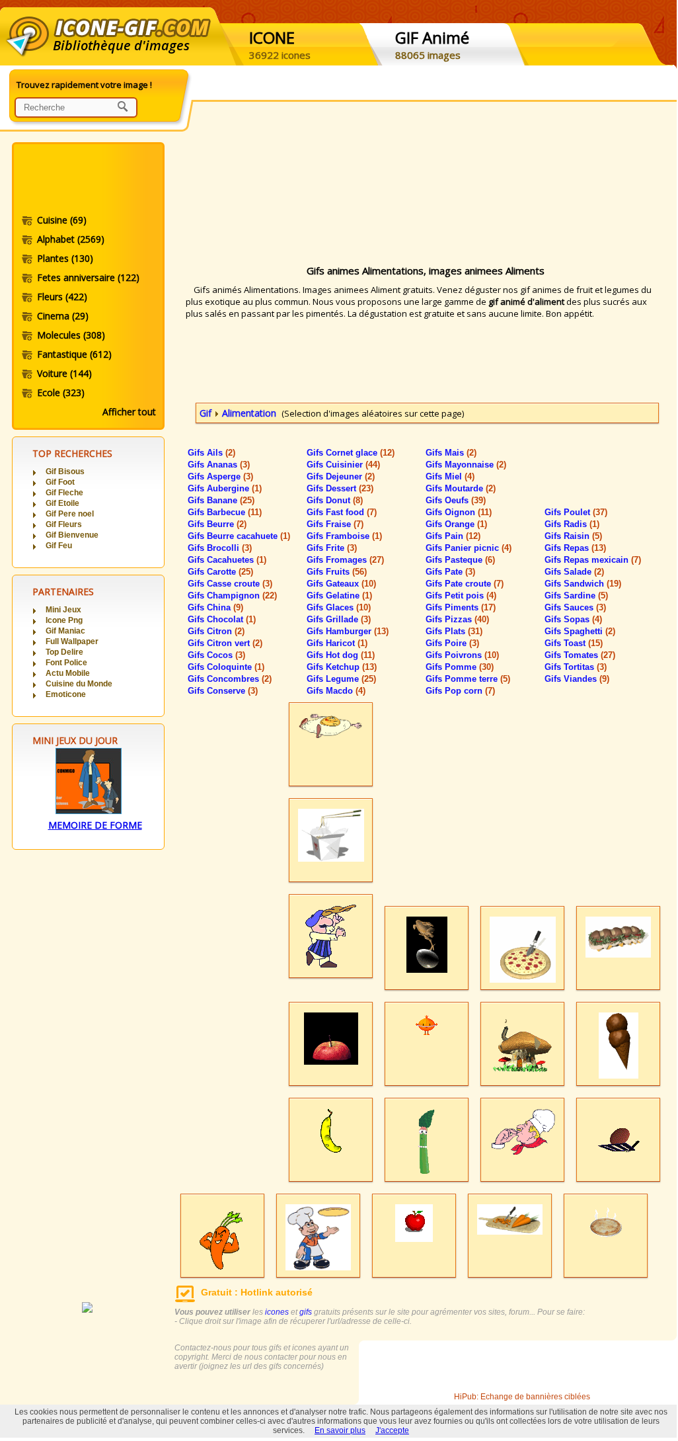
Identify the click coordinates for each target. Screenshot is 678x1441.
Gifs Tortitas (576, 667)
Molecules (71, 335)
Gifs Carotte (220, 572)
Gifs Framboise (344, 536)
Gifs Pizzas (457, 619)
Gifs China (215, 607)
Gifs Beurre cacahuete (239, 536)
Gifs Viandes (577, 679)
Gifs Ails (211, 453)
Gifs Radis (572, 524)
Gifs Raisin (573, 536)
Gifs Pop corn (460, 691)
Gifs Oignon (459, 512)
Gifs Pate (450, 572)
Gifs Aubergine (225, 488)
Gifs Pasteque (460, 560)
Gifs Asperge (220, 476)
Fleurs (62, 296)
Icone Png (64, 620)
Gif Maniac (65, 631)
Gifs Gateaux (341, 584)
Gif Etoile (62, 503)
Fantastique (74, 354)
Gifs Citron (216, 631)
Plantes (65, 258)
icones (277, 1312)
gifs (305, 1312)
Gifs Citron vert (225, 643)
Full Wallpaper (72, 641)
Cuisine (62, 220)
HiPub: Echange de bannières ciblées (522, 1396)
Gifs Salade (574, 572)
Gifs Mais (451, 453)
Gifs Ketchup (342, 667)
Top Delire (64, 652)
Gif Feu (59, 545)
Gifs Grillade (339, 619)
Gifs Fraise (335, 524)
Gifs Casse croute (230, 584)
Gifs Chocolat (222, 619)
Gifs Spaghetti (580, 631)
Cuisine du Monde (79, 683)
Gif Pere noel (70, 513)
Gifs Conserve (223, 691)
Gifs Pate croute (465, 584)
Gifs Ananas (219, 465)
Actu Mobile (68, 673)
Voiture (64, 373)
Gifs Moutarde (461, 488)
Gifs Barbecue (225, 512)
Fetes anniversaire (88, 277)
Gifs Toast (574, 643)
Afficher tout (129, 411)
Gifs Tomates (580, 655)
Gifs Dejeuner (341, 476)
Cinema (63, 315)
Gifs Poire (452, 643)
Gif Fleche (64, 492)
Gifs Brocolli (220, 548)
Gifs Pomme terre (468, 679)
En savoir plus (340, 1430)
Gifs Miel (450, 476)
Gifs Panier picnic (468, 548)
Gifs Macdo (336, 691)
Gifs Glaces (339, 607)
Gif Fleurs (64, 524)
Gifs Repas (575, 548)
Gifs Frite (332, 548)
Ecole (61, 392)
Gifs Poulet (576, 512)
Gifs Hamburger (348, 631)
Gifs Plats (454, 631)
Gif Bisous (65, 471)
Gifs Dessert (340, 488)
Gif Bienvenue (72, 535)
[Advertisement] (87, 180)
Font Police (66, 662)
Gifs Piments (461, 607)
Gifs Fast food (342, 512)
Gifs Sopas (573, 619)
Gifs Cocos (216, 655)
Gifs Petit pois (461, 595)
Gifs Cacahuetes (227, 560)
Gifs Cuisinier (343, 465)
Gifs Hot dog (341, 655)
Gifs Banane (221, 500)
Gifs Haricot (337, 643)
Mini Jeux (63, 609)
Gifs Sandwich (583, 584)
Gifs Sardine (576, 595)
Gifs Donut (335, 500)
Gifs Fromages (345, 560)
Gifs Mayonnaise (466, 465)
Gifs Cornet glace (351, 453)
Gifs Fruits (337, 572)
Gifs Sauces (575, 607)
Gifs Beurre (217, 524)
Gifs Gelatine (339, 595)
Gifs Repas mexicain (593, 560)
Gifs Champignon (232, 595)
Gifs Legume (341, 679)
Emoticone (66, 694)
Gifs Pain (453, 536)
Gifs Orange (456, 524)
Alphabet (70, 239)
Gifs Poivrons (462, 655)
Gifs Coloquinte (226, 667)
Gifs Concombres (230, 679)
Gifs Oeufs (456, 500)
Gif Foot (60, 482)
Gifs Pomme (460, 667)
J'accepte (392, 1430)
